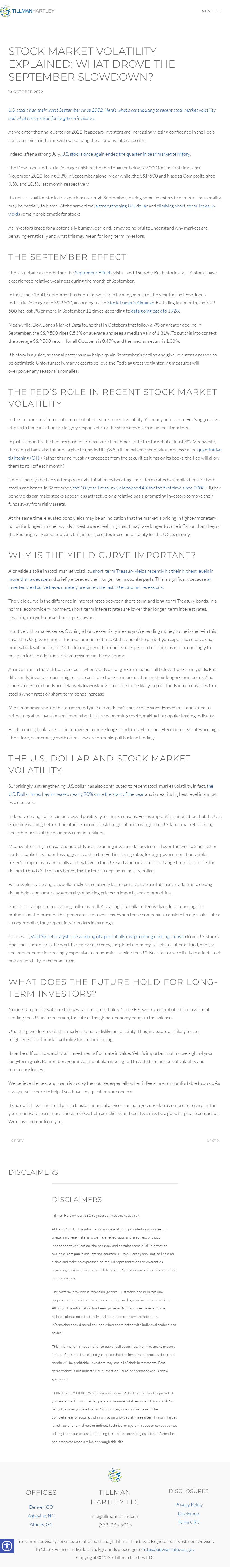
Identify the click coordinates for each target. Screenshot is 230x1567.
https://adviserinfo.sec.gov (168, 1549)
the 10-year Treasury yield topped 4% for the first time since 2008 (139, 488)
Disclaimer (189, 1513)
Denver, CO (41, 1507)
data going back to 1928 (155, 311)
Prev (19, 1141)
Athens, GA (41, 1524)
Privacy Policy (189, 1504)
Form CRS (188, 1522)
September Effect (93, 273)
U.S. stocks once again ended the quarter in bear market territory (125, 154)
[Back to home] (28, 11)
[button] (212, 11)
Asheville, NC (41, 1516)
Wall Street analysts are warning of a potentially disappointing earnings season (108, 936)
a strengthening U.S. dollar (121, 206)
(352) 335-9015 (115, 1525)
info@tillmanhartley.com (115, 1516)
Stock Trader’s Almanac (130, 303)
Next (211, 1141)
